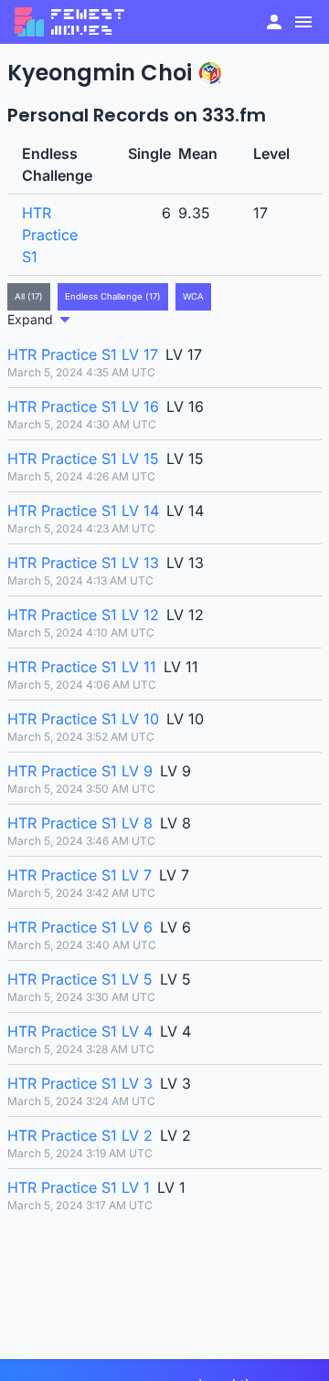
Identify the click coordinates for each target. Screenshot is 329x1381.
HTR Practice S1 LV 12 (83, 615)
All (29, 296)
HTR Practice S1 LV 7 (79, 875)
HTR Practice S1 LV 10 (83, 719)
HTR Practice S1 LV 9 (80, 771)
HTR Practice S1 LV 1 (78, 1187)
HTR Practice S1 (50, 235)
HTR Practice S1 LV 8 (80, 823)
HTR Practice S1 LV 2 (80, 1135)
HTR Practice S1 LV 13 (83, 562)
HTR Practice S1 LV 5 (80, 979)
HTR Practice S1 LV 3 (80, 1083)
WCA (193, 296)
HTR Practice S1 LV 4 (80, 1031)
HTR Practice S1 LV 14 (83, 510)
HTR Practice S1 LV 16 (83, 406)
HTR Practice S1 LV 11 (81, 667)
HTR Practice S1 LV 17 (82, 354)
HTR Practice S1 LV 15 (83, 458)
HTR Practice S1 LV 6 (80, 927)
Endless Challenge (113, 296)
